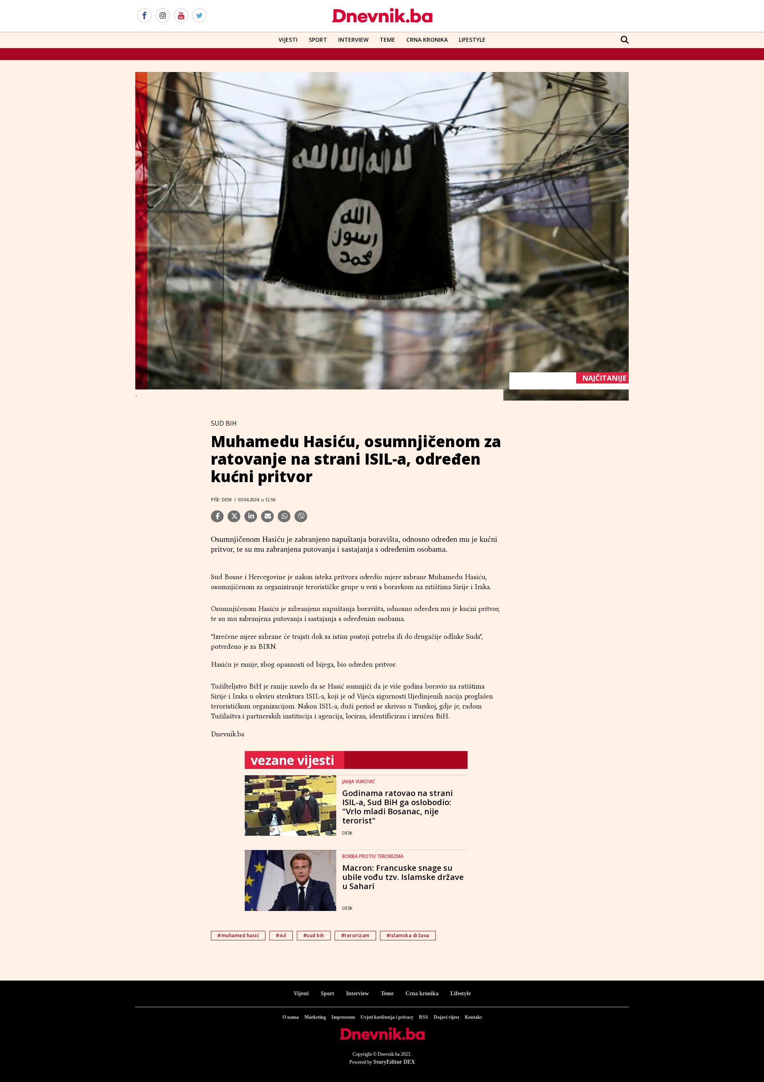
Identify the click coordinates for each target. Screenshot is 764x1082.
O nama (291, 1017)
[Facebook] (144, 15)
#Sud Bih (313, 935)
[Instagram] (163, 15)
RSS (423, 1017)
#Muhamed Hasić (238, 935)
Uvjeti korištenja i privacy (387, 1017)
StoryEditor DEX (394, 1062)
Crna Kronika (427, 39)
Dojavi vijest (446, 1017)
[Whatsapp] (284, 516)
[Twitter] (199, 15)
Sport (318, 39)
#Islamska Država (407, 935)
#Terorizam (355, 935)
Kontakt (473, 1017)
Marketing (315, 1017)
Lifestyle (472, 39)
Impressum (343, 1017)
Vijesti (288, 39)
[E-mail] (267, 516)
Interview (353, 39)
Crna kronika (422, 993)
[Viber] (300, 516)
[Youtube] (181, 15)
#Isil (281, 935)
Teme (387, 39)
